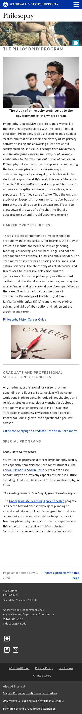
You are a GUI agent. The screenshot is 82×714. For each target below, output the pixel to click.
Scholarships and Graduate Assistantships (29, 708)
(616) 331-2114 (13, 619)
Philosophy (18, 15)
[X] (16, 649)
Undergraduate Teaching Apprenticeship (36, 501)
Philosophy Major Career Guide (24, 319)
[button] (76, 4)
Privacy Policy (44, 668)
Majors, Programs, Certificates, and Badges (30, 693)
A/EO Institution (19, 668)
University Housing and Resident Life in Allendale (33, 700)
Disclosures (66, 668)
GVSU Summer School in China (23, 470)
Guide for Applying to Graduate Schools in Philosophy (40, 431)
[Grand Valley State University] (31, 6)
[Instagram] (7, 649)
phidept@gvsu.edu (14, 623)
